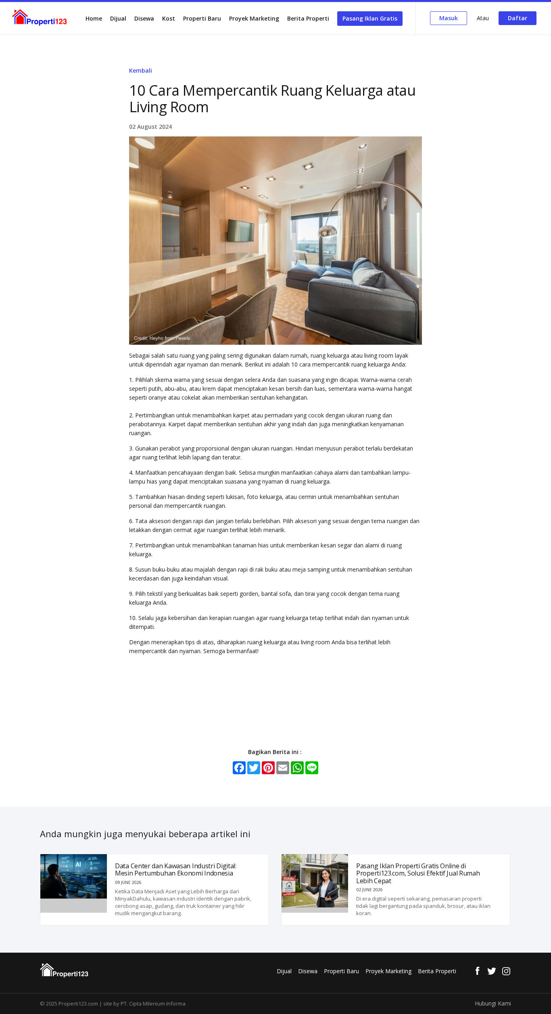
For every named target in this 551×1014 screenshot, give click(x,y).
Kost (168, 18)
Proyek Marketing (254, 18)
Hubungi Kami (493, 1003)
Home (94, 18)
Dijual (118, 18)
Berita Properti (308, 18)
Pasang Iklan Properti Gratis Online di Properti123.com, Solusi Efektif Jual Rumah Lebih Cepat (418, 873)
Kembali (140, 70)
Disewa (144, 18)
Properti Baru (202, 18)
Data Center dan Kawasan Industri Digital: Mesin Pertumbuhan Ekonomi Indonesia (175, 869)
